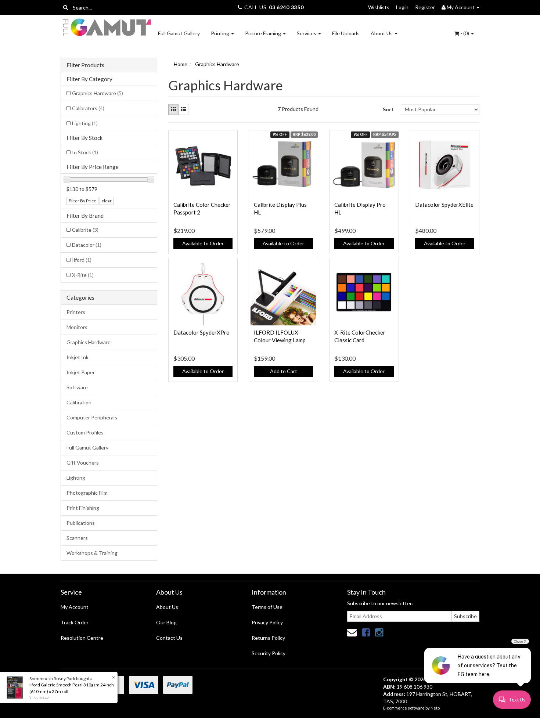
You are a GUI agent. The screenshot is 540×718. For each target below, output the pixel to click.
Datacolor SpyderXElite (444, 204)
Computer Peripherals (91, 417)
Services (307, 33)
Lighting (85, 123)
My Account (75, 607)
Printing (220, 33)
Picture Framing (263, 33)
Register (425, 7)
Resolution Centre (82, 638)
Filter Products (85, 65)
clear (107, 200)
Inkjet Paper (80, 372)
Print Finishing (82, 508)
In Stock (85, 152)
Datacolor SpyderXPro (201, 332)
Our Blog (166, 622)
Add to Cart (283, 371)
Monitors (76, 327)
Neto (435, 708)
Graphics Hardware (97, 93)
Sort (388, 109)
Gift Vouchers (82, 462)
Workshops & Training (92, 553)
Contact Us (169, 638)
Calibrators (88, 108)
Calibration (78, 402)
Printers (75, 312)
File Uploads (346, 33)
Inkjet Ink (77, 357)
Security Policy (268, 653)
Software (77, 387)
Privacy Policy (267, 622)
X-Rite (83, 275)
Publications (80, 523)
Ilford (81, 260)
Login (402, 7)
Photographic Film (87, 493)
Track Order (75, 622)
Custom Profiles (85, 432)
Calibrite (85, 230)
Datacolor (86, 245)
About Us (382, 33)
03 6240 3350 (286, 7)
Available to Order (203, 243)
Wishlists (378, 7)
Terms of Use (267, 607)
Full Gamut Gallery (179, 33)
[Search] (66, 7)
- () (464, 33)
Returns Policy (268, 638)
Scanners (77, 538)
